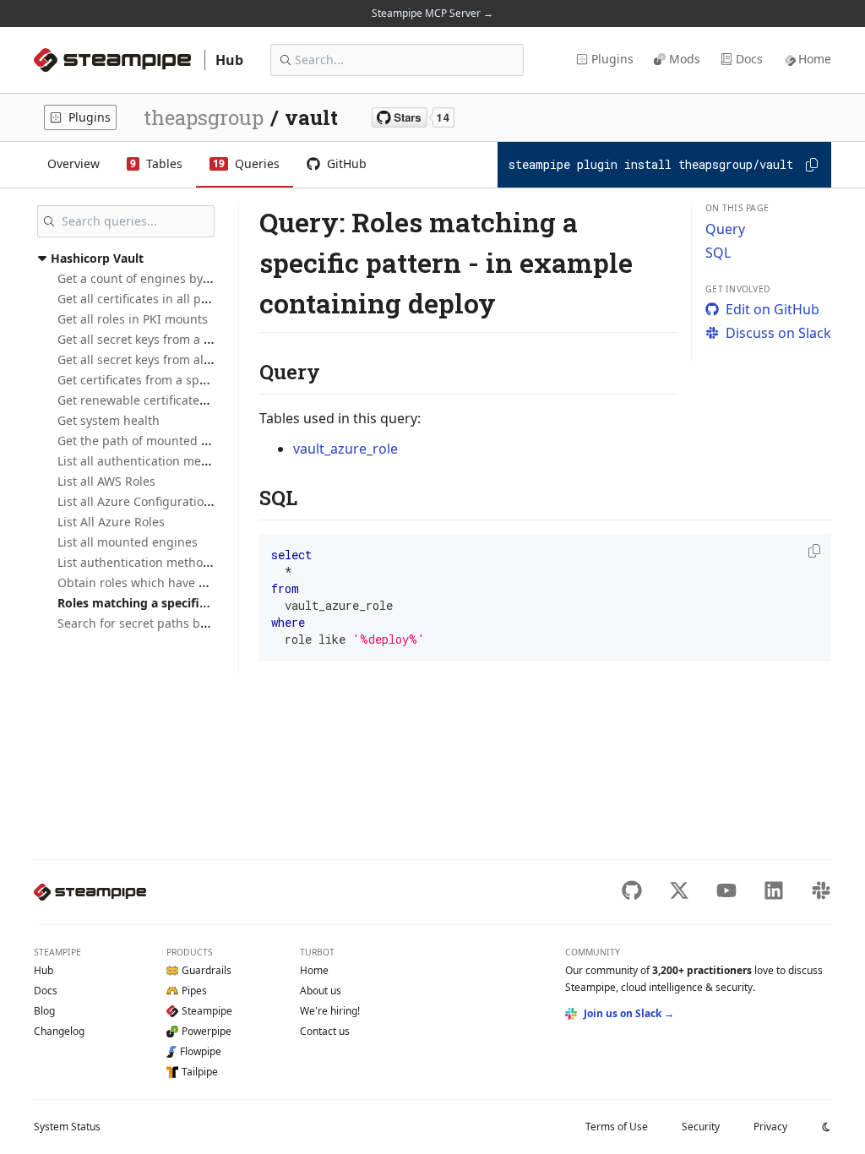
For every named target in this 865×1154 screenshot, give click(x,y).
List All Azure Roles (111, 522)
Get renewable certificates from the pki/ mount (190, 400)
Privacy (770, 1126)
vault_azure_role (345, 448)
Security (701, 1126)
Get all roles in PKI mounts (132, 319)
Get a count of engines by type (144, 278)
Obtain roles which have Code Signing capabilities (200, 582)
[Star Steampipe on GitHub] (413, 117)
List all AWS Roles (106, 481)
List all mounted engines (127, 542)
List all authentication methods (145, 461)
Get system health (108, 420)
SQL (718, 252)
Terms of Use (616, 1126)
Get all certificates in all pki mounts (157, 299)
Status (67, 1126)
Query (725, 229)
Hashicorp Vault (97, 258)
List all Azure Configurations (137, 501)
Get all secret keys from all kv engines (164, 359)
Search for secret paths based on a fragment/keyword (210, 623)
